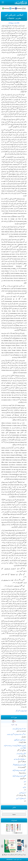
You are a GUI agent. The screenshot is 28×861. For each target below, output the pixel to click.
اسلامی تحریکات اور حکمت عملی (21, 711)
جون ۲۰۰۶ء (14, 717)
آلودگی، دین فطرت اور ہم (21, 754)
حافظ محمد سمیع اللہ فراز (14, 23)
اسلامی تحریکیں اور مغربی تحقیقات (20, 740)
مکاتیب (24, 787)
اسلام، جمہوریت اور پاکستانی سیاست (19, 729)
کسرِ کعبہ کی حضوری (22, 793)
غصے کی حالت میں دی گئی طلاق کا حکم (19, 765)
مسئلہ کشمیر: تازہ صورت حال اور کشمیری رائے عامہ (16, 734)
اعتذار (25, 782)
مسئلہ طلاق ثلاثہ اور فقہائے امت (20, 759)
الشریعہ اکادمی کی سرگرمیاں (21, 798)
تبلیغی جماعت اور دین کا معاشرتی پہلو (19, 770)
